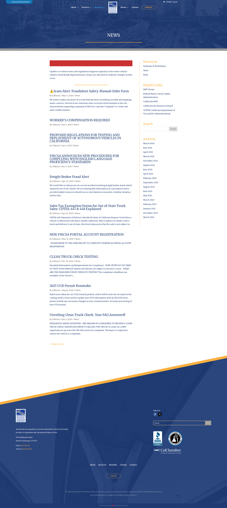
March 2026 (149, 143)
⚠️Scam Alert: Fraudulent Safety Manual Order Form (89, 91)
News (77, 95)
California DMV (150, 101)
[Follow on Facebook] (155, 414)
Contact (135, 7)
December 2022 (150, 213)
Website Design (104, 505)
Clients (123, 7)
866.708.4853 (27, 449)
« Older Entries (57, 344)
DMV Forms (148, 89)
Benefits (113, 465)
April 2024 (148, 174)
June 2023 (147, 191)
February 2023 (149, 204)
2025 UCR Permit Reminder (70, 286)
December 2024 (150, 161)
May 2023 (147, 195)
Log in (175, 2)
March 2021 (148, 217)
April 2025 (148, 152)
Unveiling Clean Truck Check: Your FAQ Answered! (87, 315)
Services (85, 7)
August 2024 (149, 165)
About (73, 7)
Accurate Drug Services (21, 2)
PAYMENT (148, 7)
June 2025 (147, 148)
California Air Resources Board (158, 106)
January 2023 (149, 208)
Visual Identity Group (121, 505)
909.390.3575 (25, 445)
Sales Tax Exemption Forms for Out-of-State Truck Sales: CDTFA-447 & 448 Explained (88, 207)
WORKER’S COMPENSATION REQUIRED (80, 120)
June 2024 (147, 169)
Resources (98, 7)
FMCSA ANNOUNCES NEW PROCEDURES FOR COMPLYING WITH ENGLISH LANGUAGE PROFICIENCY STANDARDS (84, 159)
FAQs (145, 75)
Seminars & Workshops (154, 66)
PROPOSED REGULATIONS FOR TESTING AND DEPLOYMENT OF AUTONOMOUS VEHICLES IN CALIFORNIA (85, 138)
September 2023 (150, 182)
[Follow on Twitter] (160, 414)
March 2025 (148, 156)
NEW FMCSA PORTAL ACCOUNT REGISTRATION (87, 234)
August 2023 (149, 187)
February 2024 (150, 178)
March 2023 (148, 200)
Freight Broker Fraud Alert (69, 177)
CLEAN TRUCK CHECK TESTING (74, 257)
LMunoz (56, 95)
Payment (113, 476)
